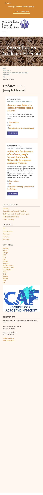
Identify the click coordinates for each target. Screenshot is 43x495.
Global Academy (8, 220)
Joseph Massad (9, 79)
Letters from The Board (11, 217)
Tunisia (5, 276)
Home (4, 68)
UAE (4, 281)
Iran (4, 255)
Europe (5, 253)
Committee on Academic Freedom (15, 73)
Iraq (4, 257)
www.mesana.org (9, 340)
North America (8, 265)
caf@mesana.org (8, 338)
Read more (13, 133)
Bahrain (5, 248)
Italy (4, 259)
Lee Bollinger (12, 189)
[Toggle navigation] (4, 33)
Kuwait (5, 261)
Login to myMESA (21, 12)
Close (7, 3)
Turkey (5, 278)
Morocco (6, 263)
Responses (6, 234)
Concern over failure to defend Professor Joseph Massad (20, 108)
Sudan (5, 272)
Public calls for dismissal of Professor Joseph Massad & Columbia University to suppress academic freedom (20, 157)
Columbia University (16, 128)
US (4, 77)
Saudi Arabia (7, 270)
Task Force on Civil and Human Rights (16, 214)
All (4, 228)
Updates (6, 75)
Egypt (5, 251)
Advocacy (7, 70)
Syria (4, 274)
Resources (6, 240)
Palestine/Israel (8, 268)
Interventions (7, 231)
